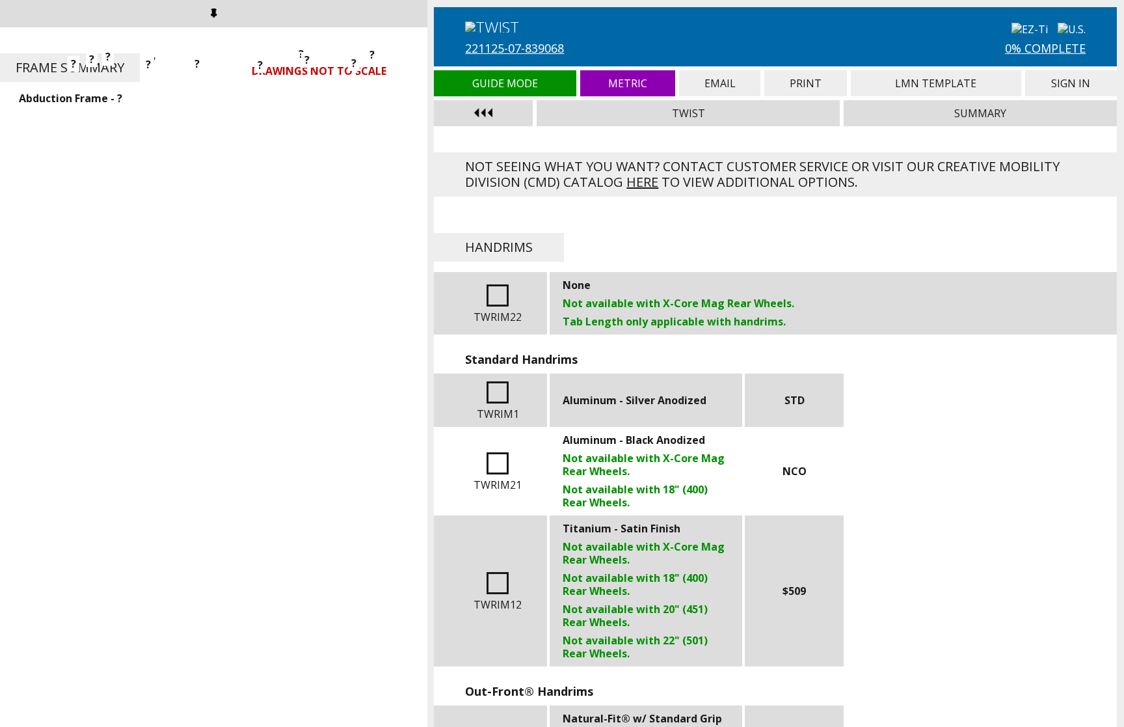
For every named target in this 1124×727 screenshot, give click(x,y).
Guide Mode (505, 83)
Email (719, 83)
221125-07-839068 (514, 48)
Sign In (1071, 83)
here (642, 182)
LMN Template (936, 83)
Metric (627, 83)
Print (805, 83)
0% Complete (1045, 48)
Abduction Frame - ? (70, 98)
